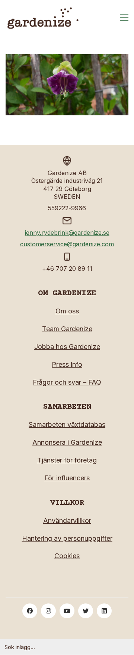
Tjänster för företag (67, 460)
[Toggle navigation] (124, 18)
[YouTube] (67, 610)
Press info (67, 364)
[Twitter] (85, 610)
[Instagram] (48, 610)
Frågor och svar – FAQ (67, 382)
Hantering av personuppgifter (67, 538)
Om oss (67, 311)
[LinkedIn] (104, 610)
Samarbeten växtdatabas (67, 424)
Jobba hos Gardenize (67, 346)
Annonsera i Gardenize (67, 442)
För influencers (67, 478)
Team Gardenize (67, 329)
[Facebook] (29, 610)
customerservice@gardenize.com (67, 244)
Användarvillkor (67, 520)
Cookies (67, 556)
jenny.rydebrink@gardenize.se (67, 232)
